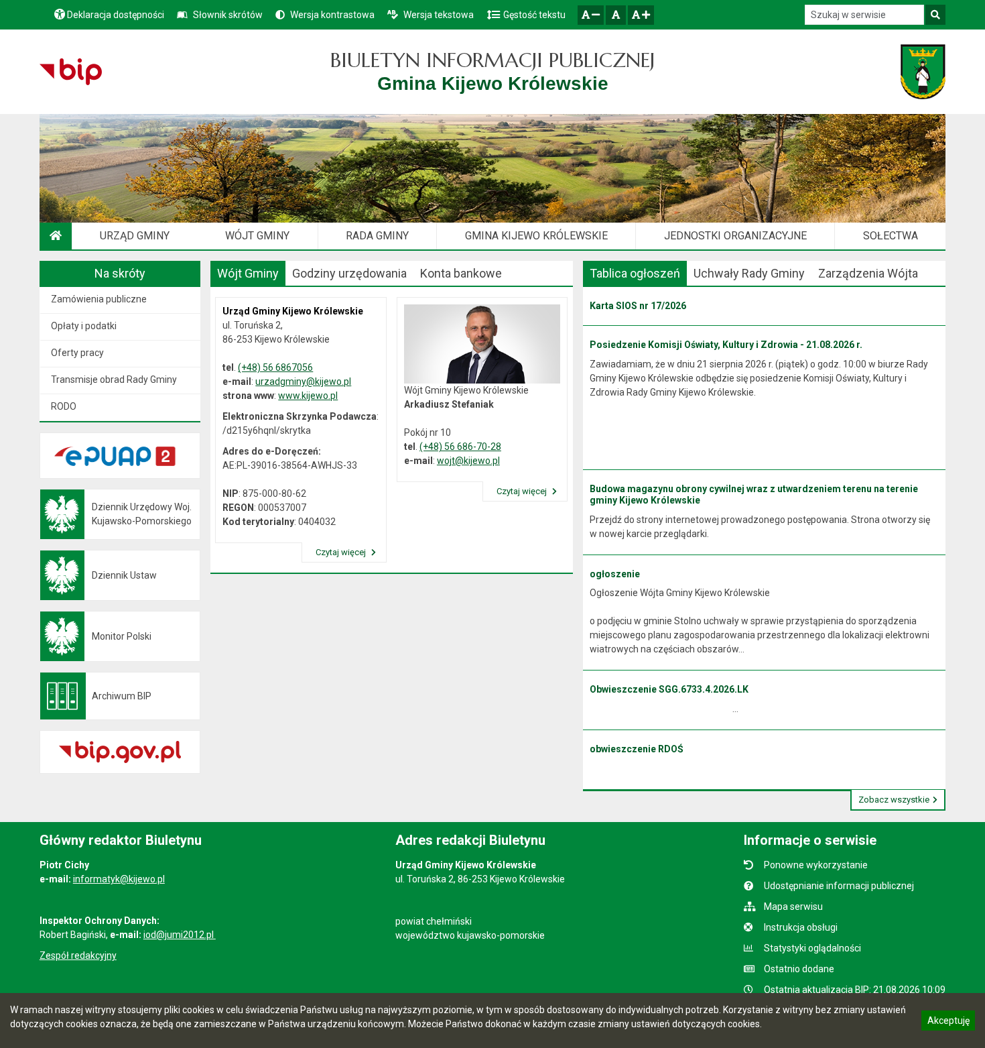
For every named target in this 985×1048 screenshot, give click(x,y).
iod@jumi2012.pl (179, 934)
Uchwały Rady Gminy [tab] (749, 273)
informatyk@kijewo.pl (119, 879)
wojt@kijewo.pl (468, 460)
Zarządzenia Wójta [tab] (868, 273)
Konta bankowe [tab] (461, 273)
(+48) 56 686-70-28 (460, 446)
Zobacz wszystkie (893, 800)
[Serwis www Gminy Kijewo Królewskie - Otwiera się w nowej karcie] (923, 71)
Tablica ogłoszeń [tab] (635, 273)
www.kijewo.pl (308, 395)
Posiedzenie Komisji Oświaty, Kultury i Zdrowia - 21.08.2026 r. (726, 344)
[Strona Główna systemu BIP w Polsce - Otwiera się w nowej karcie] (71, 71)
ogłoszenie (615, 574)
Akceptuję (948, 1022)
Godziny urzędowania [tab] (349, 273)
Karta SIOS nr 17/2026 (638, 305)
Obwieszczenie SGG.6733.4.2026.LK (669, 689)
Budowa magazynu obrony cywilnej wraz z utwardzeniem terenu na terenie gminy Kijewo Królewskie (754, 494)
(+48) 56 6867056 (275, 367)
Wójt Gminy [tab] (248, 273)
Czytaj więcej (342, 552)
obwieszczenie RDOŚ (636, 749)
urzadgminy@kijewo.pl (303, 381)
